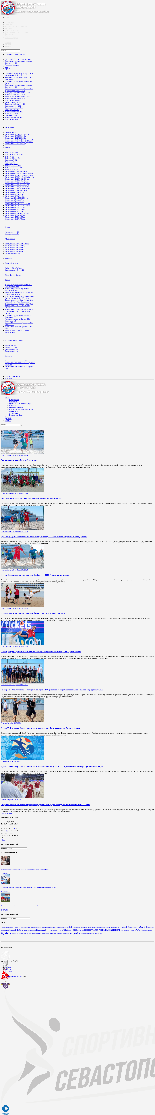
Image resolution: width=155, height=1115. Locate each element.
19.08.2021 (18, 799)
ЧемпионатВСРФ (24, 933)
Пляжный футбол (13, 455)
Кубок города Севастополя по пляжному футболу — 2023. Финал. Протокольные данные (44, 537)
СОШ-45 (70, 930)
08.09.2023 (24, 570)
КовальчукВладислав (81, 927)
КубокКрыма (150, 927)
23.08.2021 (18, 761)
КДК (71, 927)
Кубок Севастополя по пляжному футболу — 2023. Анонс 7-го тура (33, 613)
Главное (4, 455)
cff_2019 (21, 927)
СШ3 (75, 930)
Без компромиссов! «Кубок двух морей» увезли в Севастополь (31, 498)
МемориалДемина (7, 930)
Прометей (54, 930)
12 (7, 831)
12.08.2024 (24, 493)
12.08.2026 (4, 873)
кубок (64, 933)
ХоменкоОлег (14, 933)
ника (83, 933)
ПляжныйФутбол (44, 930)
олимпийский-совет (89, 933)
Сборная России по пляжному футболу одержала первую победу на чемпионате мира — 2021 (45, 804)
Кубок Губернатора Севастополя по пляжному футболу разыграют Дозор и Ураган (40, 728)
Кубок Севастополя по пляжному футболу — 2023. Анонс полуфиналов (35, 575)
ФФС (137, 929)
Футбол (6, 933)
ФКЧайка (132, 930)
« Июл (3, 840)
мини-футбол (73, 933)
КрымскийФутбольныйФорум (112, 927)
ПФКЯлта (24, 930)
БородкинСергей (53, 927)
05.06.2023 (24, 646)
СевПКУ (79, 930)
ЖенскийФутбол (63, 927)
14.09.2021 (24, 685)
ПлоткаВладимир (31, 930)
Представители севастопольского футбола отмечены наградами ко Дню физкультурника (25, 869)
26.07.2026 (4, 910)
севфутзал (98, 933)
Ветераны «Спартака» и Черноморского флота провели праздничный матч (21, 905)
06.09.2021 (18, 723)
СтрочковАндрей (125, 930)
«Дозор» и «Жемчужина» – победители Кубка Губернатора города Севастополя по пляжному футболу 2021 (52, 690)
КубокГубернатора (129, 927)
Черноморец (37, 933)
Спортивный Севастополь (12, 976)
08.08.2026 (4, 891)
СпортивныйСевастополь (106, 929)
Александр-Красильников (42, 927)
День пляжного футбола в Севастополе (19, 460)
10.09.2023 (24, 532)
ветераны (53, 933)
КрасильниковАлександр (96, 927)
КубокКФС (142, 927)
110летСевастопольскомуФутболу (9, 927)
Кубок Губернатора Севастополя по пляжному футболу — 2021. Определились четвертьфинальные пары (52, 766)
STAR (28, 927)
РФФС (59, 930)
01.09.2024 (24, 455)
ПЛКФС (17, 930)
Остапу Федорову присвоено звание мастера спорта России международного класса (41, 651)
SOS (25, 927)
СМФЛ (64, 930)
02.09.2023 (24, 608)
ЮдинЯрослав (45, 933)
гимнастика (60, 933)
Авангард (32, 927)
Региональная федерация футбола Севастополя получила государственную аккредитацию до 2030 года (28, 887)
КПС (74, 927)
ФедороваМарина (146, 930)
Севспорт (87, 929)
